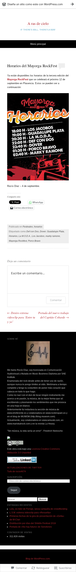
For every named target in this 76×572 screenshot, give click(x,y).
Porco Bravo (34, 241)
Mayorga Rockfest (18, 241)
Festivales (28, 226)
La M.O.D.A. (25, 236)
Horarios (13, 236)
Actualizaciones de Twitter (24, 467)
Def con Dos (32, 231)
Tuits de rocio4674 (16, 471)
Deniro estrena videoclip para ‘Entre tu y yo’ (21, 317)
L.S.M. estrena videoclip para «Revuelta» (30, 512)
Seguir (14, 490)
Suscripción (14, 477)
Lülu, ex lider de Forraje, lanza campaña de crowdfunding (38, 509)
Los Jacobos (38, 236)
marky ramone (53, 236)
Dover (43, 231)
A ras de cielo (38, 23)
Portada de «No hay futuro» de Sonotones (31, 527)
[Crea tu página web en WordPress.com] (38, 4)
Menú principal (38, 44)
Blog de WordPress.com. (38, 558)
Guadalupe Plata (55, 231)
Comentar (56, 300)
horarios (38, 226)
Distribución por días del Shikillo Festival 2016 (33, 523)
